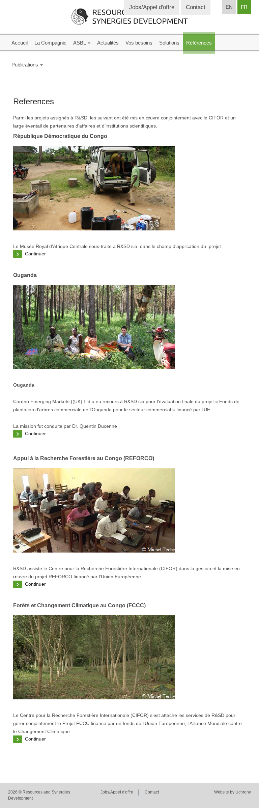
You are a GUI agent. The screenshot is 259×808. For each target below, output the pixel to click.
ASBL (80, 43)
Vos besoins (138, 43)
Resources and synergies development (129, 16)
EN (229, 7)
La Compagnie (50, 43)
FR (244, 7)
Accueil (19, 43)
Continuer (35, 253)
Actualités (108, 43)
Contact (195, 7)
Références (199, 43)
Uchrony (243, 792)
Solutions (169, 43)
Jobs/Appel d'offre (151, 7)
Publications (25, 64)
